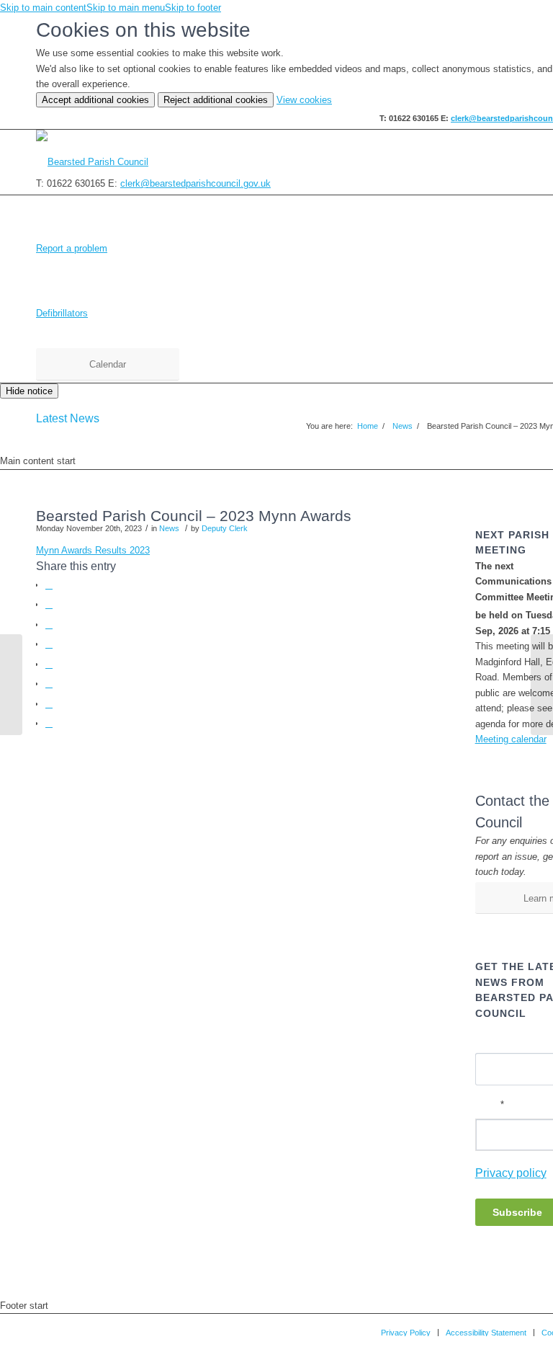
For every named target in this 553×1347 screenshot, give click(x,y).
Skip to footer (193, 7)
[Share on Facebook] (49, 584)
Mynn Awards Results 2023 (93, 550)
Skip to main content (43, 7)
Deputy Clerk (225, 528)
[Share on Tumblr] (49, 683)
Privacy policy (511, 1173)
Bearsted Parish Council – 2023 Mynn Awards (193, 515)
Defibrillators (62, 313)
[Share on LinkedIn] (49, 664)
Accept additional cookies (95, 99)
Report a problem (71, 248)
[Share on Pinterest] (49, 644)
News (169, 528)
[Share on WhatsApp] (49, 624)
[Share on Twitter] (49, 604)
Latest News (67, 418)
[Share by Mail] (49, 723)
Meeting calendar (511, 739)
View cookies (304, 99)
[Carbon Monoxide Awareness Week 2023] (11, 684)
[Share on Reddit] (49, 703)
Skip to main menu (125, 7)
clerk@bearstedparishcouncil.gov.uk (195, 183)
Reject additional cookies (215, 99)
